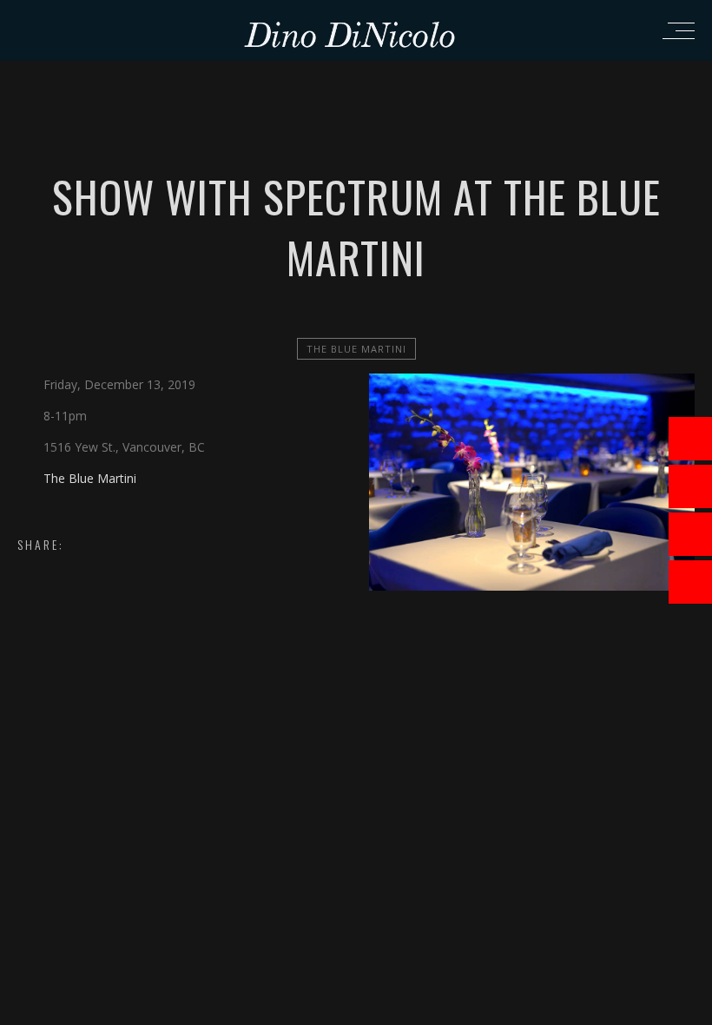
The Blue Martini (356, 348)
